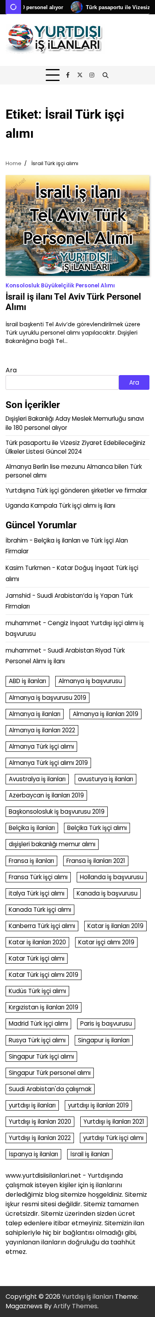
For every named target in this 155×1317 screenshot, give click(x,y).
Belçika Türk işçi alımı (97, 828)
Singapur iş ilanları (104, 1040)
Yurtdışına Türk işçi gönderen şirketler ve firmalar (76, 490)
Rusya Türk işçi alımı (37, 1040)
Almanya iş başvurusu (90, 681)
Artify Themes (75, 1306)
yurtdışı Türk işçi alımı (113, 1138)
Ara (11, 370)
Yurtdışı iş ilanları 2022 (40, 1138)
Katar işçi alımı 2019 (106, 942)
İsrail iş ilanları (89, 1154)
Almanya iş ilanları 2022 (42, 730)
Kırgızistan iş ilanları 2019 (43, 1007)
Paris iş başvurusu (106, 1023)
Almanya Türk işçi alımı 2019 (48, 763)
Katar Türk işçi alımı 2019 (43, 974)
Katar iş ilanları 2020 (37, 942)
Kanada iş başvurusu (107, 893)
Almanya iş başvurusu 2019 (47, 697)
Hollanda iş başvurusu (111, 877)
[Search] (106, 75)
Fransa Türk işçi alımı (38, 877)
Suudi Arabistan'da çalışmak (50, 1089)
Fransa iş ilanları (31, 861)
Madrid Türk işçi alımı (38, 1023)
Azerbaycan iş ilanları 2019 (46, 795)
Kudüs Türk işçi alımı (37, 991)
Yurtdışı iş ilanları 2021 (113, 1121)
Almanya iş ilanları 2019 (105, 714)
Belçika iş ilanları (32, 828)
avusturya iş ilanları (105, 779)
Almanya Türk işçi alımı (41, 746)
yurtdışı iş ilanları (32, 1105)
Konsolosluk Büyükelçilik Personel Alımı (60, 285)
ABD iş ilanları (27, 681)
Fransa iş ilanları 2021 (95, 861)
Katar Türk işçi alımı (36, 958)
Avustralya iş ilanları (37, 779)
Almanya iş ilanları (34, 714)
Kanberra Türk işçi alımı (42, 926)
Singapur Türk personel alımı (50, 1073)
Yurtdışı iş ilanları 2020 (40, 1121)
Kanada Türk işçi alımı (40, 909)
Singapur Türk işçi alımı (41, 1056)
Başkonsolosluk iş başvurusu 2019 (57, 811)
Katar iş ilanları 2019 (115, 926)
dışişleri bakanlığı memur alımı (52, 844)
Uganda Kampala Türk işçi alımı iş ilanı (60, 505)
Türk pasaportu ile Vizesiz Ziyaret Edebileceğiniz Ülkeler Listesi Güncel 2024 (75, 447)
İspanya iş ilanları (33, 1154)
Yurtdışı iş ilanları (87, 1296)
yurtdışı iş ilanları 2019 (98, 1105)
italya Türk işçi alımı (36, 893)
